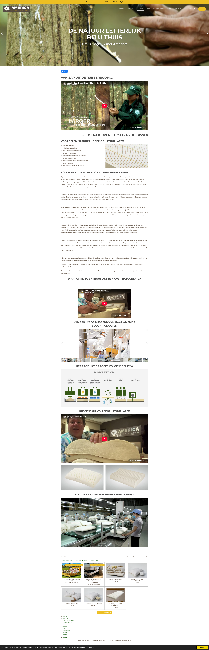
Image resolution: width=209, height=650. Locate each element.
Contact (65, 634)
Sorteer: (129, 556)
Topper (64, 628)
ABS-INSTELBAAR (69, 620)
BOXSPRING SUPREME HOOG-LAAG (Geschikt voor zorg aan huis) (93, 580)
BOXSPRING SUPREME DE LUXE (72, 580)
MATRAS (65, 626)
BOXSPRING (66, 618)
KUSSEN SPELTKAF (72, 604)
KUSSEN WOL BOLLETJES (93, 604)
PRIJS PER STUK (94, 560)
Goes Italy (65, 637)
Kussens (65, 632)
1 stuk (63, 560)
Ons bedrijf (65, 616)
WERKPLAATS (68, 622)
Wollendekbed (66, 630)
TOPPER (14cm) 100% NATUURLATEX (115, 604)
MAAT (86, 560)
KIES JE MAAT (79, 560)
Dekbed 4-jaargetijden (115, 579)
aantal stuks (69, 560)
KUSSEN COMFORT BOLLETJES (137, 580)
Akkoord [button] (202, 647)
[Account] (194, 9)
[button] (146, 330)
